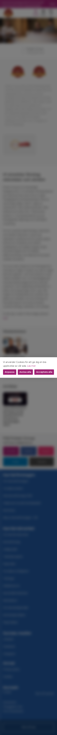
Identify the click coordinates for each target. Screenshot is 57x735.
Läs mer (31, 366)
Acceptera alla (44, 372)
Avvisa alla (25, 372)
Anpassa (9, 372)
